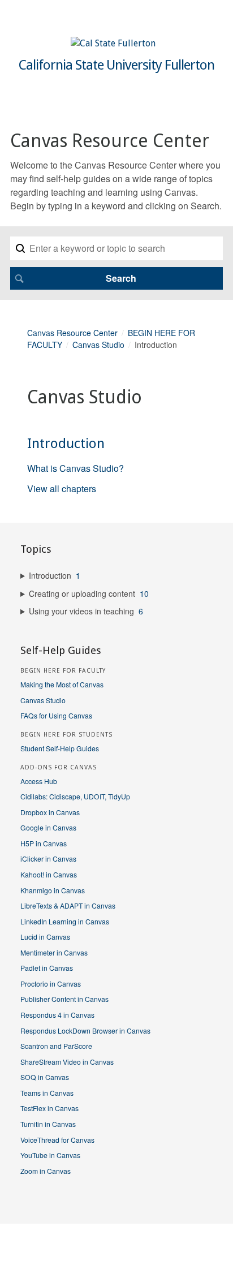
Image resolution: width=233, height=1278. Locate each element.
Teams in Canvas (47, 1093)
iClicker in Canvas (48, 858)
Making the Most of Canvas (61, 684)
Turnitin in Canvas (48, 1124)
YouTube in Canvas (50, 1155)
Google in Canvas (48, 827)
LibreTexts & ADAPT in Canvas (67, 905)
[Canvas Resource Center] (113, 43)
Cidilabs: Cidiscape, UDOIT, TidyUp (75, 796)
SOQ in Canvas (44, 1077)
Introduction (66, 443)
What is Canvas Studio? (75, 468)
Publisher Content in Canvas (64, 999)
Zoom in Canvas (45, 1171)
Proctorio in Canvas (50, 983)
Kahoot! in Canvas (48, 874)
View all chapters (61, 488)
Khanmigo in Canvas (52, 890)
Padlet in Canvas (46, 968)
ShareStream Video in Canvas (67, 1061)
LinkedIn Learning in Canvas (64, 921)
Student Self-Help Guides (59, 748)
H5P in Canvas (43, 843)
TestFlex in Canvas (49, 1108)
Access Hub (38, 781)
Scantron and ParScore (56, 1046)
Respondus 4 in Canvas (57, 1014)
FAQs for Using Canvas (56, 715)
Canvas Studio (98, 344)
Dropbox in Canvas (50, 812)
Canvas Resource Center (72, 332)
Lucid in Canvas (45, 936)
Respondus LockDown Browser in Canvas (85, 1030)
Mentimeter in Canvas (54, 952)
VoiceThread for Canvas (57, 1139)
